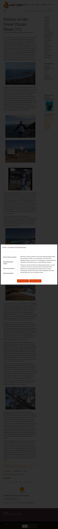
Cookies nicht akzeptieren (35, 280)
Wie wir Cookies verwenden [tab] (10, 257)
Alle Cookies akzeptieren (23, 280)
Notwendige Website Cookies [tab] (8, 262)
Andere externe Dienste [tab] (9, 268)
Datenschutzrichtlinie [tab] (8, 273)
